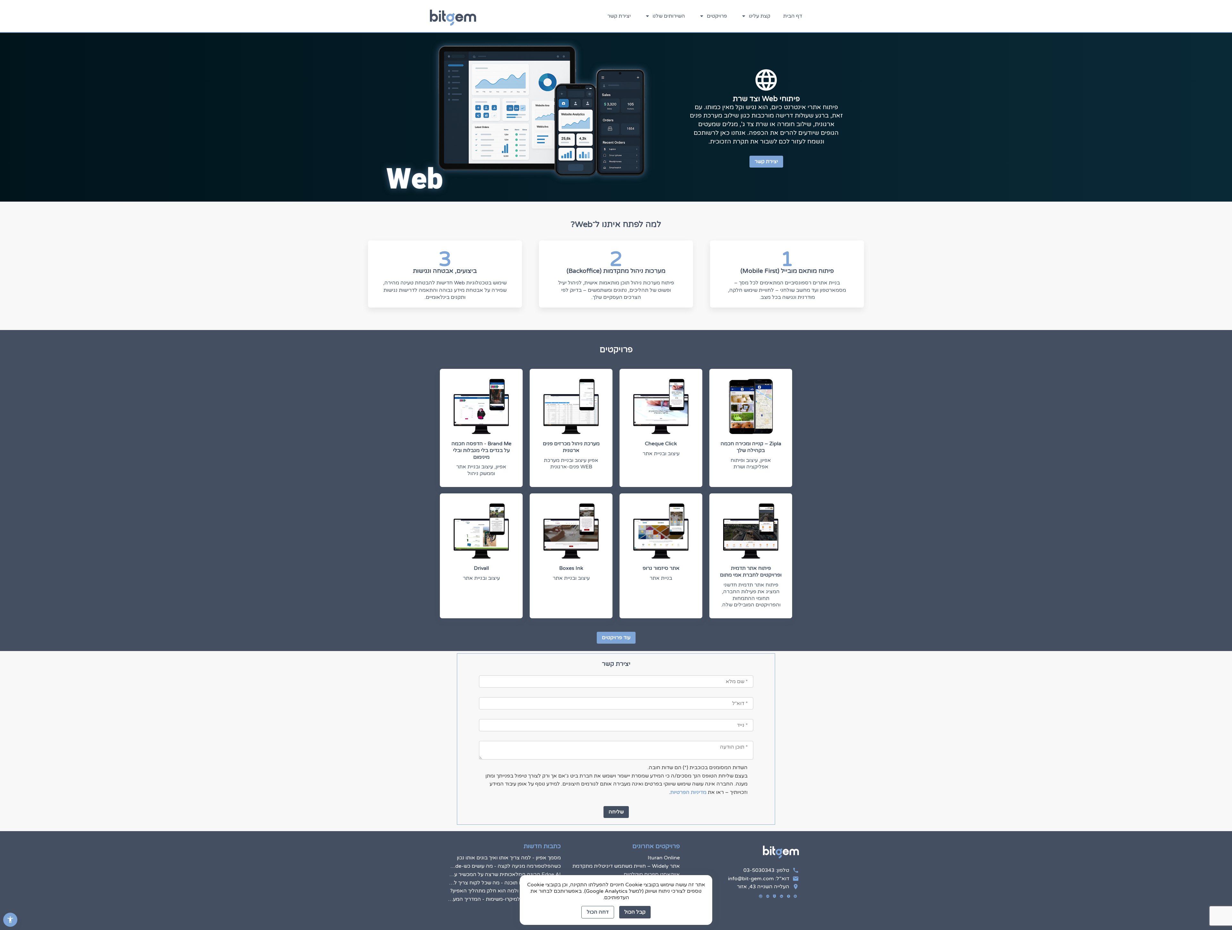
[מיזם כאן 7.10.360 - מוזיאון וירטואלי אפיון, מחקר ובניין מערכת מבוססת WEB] (671, 626)
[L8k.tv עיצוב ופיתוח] (754, 628)
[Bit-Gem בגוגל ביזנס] (795, 896)
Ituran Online (664, 858)
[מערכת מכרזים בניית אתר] (506, 627)
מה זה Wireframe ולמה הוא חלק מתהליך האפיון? (505, 891)
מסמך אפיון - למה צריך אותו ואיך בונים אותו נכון (508, 858)
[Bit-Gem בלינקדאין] (781, 896)
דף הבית (792, 16)
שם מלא (759, 670)
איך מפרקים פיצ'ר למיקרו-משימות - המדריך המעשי (504, 899)
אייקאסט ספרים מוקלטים (652, 874)
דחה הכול (598, 912)
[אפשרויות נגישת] (10, 920)
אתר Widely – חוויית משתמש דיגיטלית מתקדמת (626, 866)
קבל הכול (635, 912)
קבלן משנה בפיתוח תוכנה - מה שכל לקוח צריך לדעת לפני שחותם (504, 883)
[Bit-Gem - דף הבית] (453, 16)
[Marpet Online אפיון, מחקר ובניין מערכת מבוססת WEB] (754, 625)
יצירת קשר (619, 16)
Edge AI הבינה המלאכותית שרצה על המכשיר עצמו (504, 874)
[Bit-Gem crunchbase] (767, 896)
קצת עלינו (759, 16)
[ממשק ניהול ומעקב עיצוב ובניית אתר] (506, 625)
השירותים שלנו (668, 16)
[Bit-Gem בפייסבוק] (788, 896)
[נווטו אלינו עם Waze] (760, 896)
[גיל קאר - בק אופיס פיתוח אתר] (589, 627)
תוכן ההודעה (754, 736)
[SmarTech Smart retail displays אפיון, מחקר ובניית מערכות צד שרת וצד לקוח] (589, 625)
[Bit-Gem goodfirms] (774, 896)
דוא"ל (762, 692)
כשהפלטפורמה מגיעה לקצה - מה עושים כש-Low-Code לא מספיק (504, 866)
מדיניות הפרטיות (688, 792)
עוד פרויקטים (616, 637)
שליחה (616, 812)
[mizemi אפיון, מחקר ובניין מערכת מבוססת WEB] (754, 626)
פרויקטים (716, 16)
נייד (764, 714)
